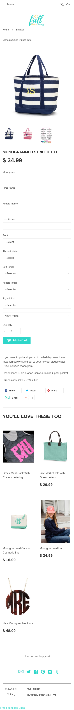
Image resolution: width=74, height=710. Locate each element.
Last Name (9, 219)
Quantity (7, 324)
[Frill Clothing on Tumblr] (57, 672)
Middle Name (10, 203)
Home (6, 29)
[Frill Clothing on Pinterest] (43, 672)
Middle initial (10, 282)
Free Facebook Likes (12, 707)
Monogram (9, 172)
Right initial (9, 298)
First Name (9, 187)
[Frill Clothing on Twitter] (28, 672)
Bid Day (20, 29)
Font (5, 235)
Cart (68, 4)
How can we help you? (37, 656)
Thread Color (10, 251)
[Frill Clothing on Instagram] (50, 672)
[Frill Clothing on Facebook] (36, 672)
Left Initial (8, 266)
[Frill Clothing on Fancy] (21, 672)
